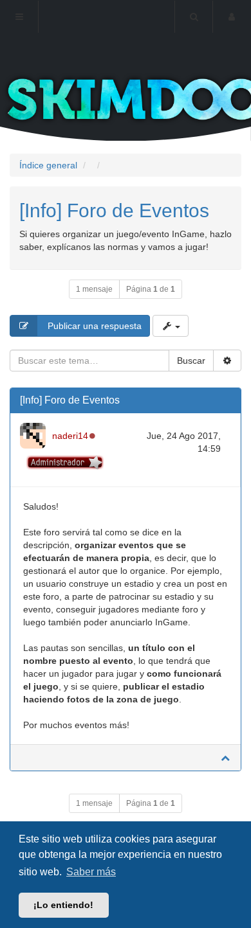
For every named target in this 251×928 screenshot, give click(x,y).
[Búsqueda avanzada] (227, 360)
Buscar (191, 360)
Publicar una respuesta (93, 326)
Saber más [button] (91, 871)
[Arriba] (225, 758)
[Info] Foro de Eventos (114, 210)
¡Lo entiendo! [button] (63, 905)
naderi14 (70, 436)
